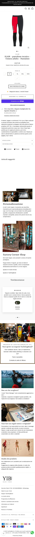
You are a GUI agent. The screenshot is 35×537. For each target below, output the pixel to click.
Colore (17, 83)
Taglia (17, 70)
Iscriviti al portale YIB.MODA (13, 514)
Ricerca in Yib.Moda (6, 509)
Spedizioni (6, 140)
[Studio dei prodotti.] (17, 448)
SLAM (17, 54)
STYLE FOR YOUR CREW (10, 519)
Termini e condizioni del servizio (9, 501)
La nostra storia (5, 496)
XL (17, 74)
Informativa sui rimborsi (7, 504)
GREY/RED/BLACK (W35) (17, 86)
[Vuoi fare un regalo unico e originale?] (17, 412)
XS (17, 78)
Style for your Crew (6, 491)
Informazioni (7, 143)
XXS (28, 74)
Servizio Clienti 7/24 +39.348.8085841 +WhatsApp (15, 488)
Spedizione (16, 65)
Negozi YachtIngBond (7, 493)
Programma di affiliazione (8, 499)
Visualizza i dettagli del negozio (11, 115)
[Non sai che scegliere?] (17, 379)
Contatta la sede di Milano (17, 360)
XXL (22, 74)
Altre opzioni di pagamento (17, 105)
